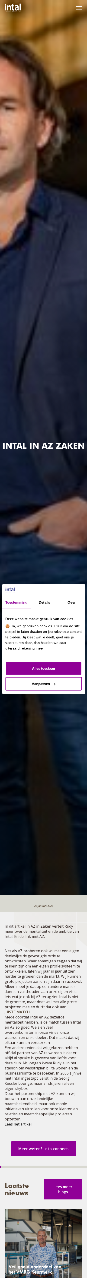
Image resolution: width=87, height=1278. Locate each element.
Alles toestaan (43, 668)
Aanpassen (41, 684)
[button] (78, 7)
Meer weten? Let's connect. (43, 1148)
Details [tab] (44, 602)
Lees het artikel (18, 1124)
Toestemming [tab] (16, 602)
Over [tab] (71, 602)
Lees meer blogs (63, 1189)
